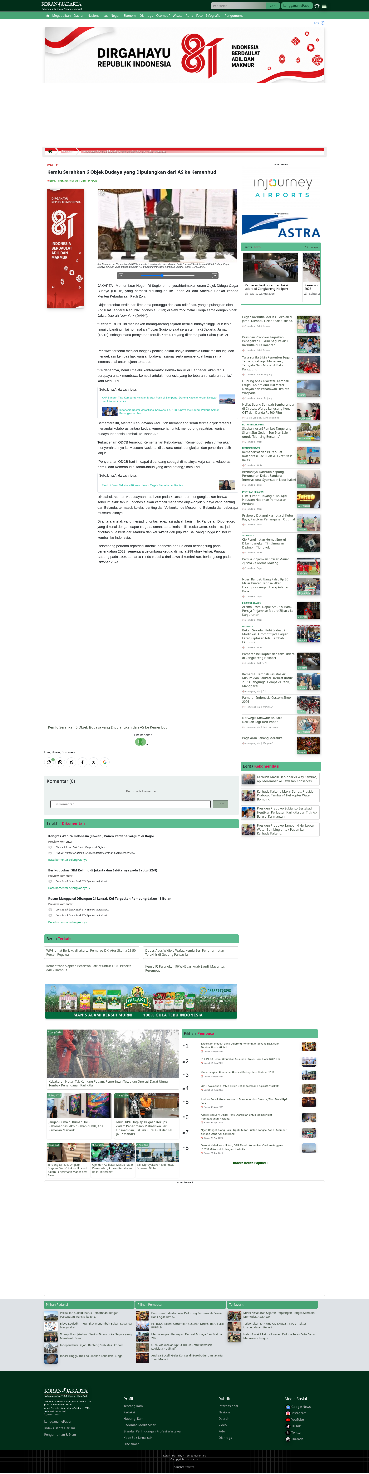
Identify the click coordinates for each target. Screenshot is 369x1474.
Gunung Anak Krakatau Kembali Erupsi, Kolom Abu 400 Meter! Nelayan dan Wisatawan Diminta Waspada (265, 387)
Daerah (224, 1418)
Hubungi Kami (134, 1418)
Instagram (299, 1413)
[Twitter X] (93, 762)
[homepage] (66, 1393)
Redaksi (129, 1412)
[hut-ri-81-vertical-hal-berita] (65, 248)
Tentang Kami (134, 1406)
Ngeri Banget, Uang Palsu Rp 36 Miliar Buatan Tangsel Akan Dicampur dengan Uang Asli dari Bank (265, 585)
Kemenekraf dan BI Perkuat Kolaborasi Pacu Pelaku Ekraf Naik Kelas (267, 456)
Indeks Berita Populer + (251, 1163)
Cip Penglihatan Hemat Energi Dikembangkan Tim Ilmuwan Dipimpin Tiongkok (264, 543)
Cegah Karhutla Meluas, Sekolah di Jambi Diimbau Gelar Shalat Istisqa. (267, 319)
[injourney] (281, 188)
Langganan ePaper (297, 5)
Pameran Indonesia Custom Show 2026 (267, 699)
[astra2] (281, 226)
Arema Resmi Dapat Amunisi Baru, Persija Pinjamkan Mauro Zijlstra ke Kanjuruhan (267, 611)
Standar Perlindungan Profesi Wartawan (153, 1431)
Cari (273, 6)
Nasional (225, 1412)
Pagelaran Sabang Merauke (262, 738)
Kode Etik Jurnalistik (138, 1438)
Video (223, 1425)
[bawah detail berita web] (141, 1001)
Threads (297, 1439)
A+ (215, 275)
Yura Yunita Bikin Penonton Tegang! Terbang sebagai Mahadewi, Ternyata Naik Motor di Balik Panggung (268, 363)
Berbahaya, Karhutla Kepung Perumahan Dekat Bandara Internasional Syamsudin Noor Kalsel (269, 476)
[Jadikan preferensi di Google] (105, 762)
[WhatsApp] (60, 762)
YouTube (297, 1419)
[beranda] (48, 15)
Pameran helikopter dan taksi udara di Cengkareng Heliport (266, 287)
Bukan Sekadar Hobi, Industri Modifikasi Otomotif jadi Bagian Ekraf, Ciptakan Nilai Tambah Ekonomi (265, 636)
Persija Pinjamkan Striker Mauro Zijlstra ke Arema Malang (265, 561)
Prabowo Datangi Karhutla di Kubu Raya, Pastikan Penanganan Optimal (268, 517)
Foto (222, 1431)
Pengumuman (235, 15)
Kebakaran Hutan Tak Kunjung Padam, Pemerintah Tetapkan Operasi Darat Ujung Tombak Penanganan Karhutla (108, 1083)
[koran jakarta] (51, 151)
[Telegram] (71, 762)
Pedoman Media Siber (140, 1425)
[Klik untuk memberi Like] (49, 762)
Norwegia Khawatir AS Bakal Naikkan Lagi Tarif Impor (262, 720)
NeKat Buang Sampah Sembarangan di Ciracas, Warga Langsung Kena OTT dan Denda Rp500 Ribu (268, 408)
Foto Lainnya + (312, 247)
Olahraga (225, 1438)
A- (121, 275)
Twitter (296, 1432)
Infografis (213, 15)
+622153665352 (54, 1414)
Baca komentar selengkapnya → (69, 859)
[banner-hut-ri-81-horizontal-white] (184, 55)
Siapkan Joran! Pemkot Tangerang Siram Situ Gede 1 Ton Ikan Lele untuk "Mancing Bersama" (267, 432)
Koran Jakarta (171, 1455)
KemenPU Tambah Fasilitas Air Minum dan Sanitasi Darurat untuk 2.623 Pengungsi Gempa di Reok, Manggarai (267, 680)
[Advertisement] (184, 116)
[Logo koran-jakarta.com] (61, 6)
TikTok (296, 1426)
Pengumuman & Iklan (60, 1434)
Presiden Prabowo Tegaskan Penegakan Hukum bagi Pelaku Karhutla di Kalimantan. (265, 341)
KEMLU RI (52, 165)
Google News (301, 1407)
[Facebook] (82, 762)
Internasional (228, 1406)
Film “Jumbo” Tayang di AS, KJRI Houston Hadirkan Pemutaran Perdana (264, 500)
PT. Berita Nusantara (194, 1455)
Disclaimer (131, 1444)
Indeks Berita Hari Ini (59, 1428)
